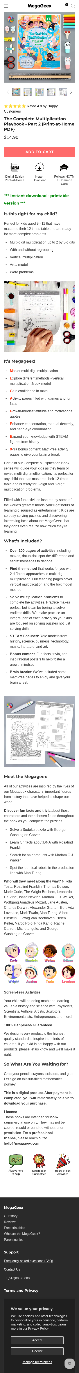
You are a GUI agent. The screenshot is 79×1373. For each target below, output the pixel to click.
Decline (37, 1351)
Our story (11, 1216)
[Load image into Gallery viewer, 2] (27, 92)
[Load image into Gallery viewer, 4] (51, 92)
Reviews (10, 1222)
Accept (37, 1340)
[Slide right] (70, 92)
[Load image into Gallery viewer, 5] (63, 92)
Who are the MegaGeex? (22, 1233)
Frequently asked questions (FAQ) (28, 1261)
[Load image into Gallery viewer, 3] (39, 92)
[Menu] (6, 6)
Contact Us (12, 1269)
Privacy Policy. (38, 1328)
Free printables (14, 1228)
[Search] (73, 6)
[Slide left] (9, 92)
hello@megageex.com (21, 1143)
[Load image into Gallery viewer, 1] (16, 92)
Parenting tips (13, 1239)
